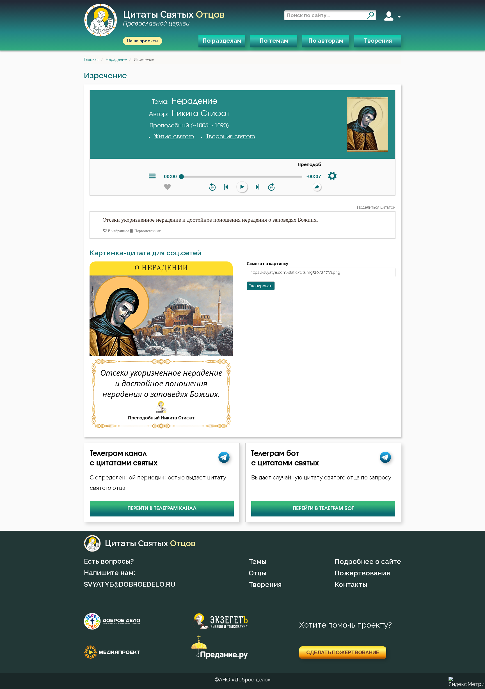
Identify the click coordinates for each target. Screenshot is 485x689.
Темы (258, 561)
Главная (91, 59)
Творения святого (230, 136)
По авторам (325, 40)
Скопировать (260, 286)
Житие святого (174, 136)
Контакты (351, 584)
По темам (273, 40)
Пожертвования (362, 573)
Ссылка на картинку (267, 263)
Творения (378, 40)
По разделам (221, 40)
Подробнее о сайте (368, 561)
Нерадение (116, 59)
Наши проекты (142, 40)
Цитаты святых (174, 18)
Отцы (258, 573)
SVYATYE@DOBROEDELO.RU (129, 584)
